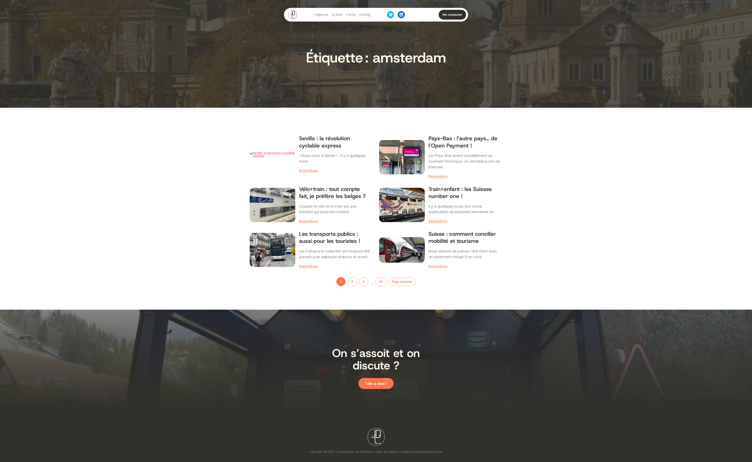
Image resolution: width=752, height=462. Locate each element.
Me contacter (452, 15)
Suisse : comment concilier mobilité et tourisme (462, 238)
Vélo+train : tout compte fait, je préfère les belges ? (332, 193)
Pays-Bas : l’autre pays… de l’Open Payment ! (462, 142)
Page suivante (402, 281)
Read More (308, 171)
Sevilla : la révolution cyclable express (324, 142)
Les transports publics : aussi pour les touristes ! (329, 238)
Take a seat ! (376, 383)
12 (381, 281)
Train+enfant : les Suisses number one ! (460, 193)
